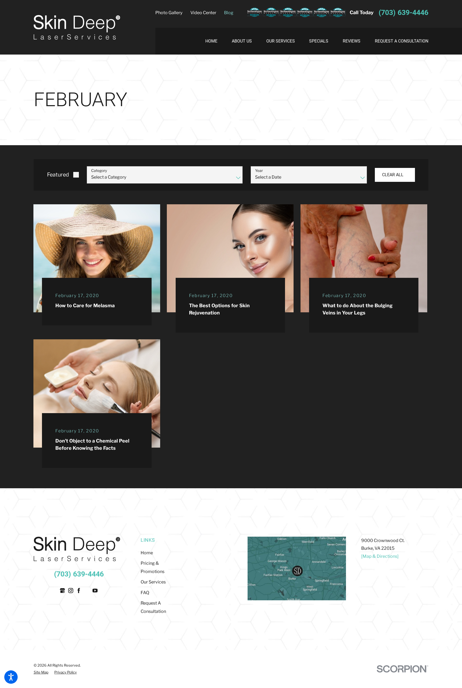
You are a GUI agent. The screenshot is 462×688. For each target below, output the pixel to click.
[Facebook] (78, 590)
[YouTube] (95, 590)
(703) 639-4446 (403, 12)
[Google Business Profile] (62, 590)
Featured (58, 174)
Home (147, 552)
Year (259, 170)
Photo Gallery (169, 12)
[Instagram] (70, 590)
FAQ (145, 592)
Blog (228, 12)
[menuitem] (215, 41)
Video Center (203, 12)
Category (99, 170)
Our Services (153, 582)
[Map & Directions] (380, 556)
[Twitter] (87, 590)
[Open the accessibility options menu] (11, 677)
